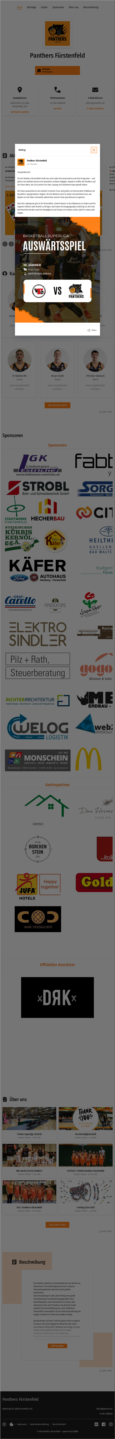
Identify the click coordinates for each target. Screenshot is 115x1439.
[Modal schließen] (57, 719)
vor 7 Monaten (32, 164)
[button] (57, 270)
